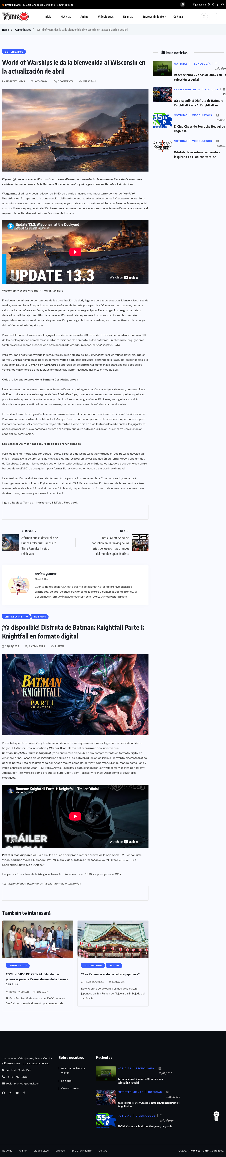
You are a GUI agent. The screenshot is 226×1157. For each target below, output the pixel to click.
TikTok (56, 502)
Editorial (66, 1081)
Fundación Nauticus (15, 365)
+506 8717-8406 (17, 1077)
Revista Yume (21, 502)
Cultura (178, 16)
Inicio (48, 16)
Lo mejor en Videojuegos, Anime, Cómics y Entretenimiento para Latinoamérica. (27, 1061)
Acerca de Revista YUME (73, 1070)
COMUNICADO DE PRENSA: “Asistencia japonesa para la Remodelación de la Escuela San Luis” (37, 979)
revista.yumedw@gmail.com (23, 1083)
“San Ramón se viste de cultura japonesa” (110, 974)
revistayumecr (19, 991)
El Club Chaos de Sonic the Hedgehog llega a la (144, 1126)
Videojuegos (106, 16)
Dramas (128, 16)
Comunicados (23, 29)
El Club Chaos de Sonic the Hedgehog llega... (49, 4)
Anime (84, 16)
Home (5, 29)
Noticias (66, 16)
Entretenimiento (153, 16)
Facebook (71, 502)
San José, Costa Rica (18, 1070)
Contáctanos (70, 1088)
